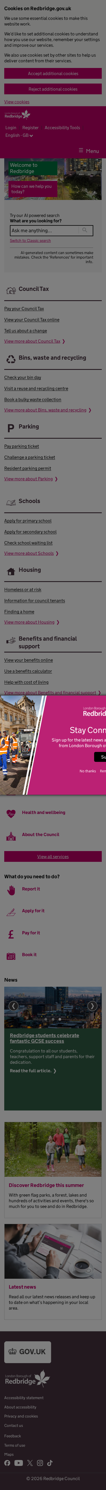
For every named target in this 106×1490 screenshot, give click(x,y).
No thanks (88, 771)
